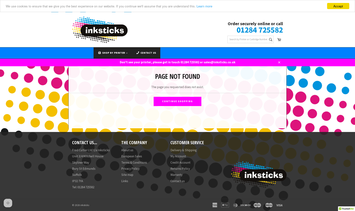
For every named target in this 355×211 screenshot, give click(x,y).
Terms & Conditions (134, 162)
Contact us (177, 181)
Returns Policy (180, 169)
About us (127, 150)
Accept (338, 6)
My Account (178, 156)
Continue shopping (177, 101)
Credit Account (180, 162)
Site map (127, 175)
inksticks (84, 205)
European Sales (131, 156)
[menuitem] (113, 52)
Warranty (176, 175)
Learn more (204, 6)
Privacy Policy (130, 169)
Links (124, 181)
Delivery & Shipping (183, 150)
